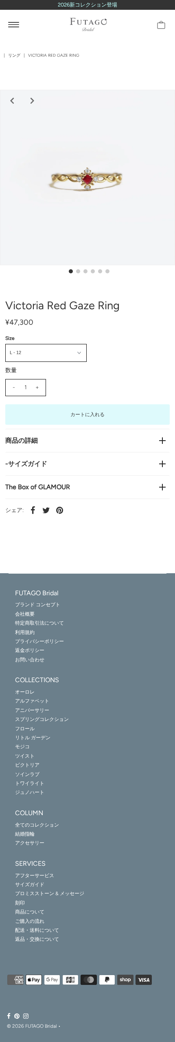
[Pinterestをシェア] (60, 510)
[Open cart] (161, 24)
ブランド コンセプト (37, 604)
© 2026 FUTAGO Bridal (32, 1026)
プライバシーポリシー (39, 641)
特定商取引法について (39, 623)
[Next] (31, 101)
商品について (29, 912)
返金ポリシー (29, 650)
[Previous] (11, 101)
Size (10, 338)
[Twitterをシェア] (46, 510)
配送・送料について (37, 930)
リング (14, 55)
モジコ (22, 746)
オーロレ (25, 692)
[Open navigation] (13, 24)
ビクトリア (27, 765)
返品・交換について (37, 939)
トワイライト (29, 783)
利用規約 (25, 632)
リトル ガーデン (32, 737)
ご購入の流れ (29, 921)
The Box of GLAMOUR (37, 487)
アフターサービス (34, 875)
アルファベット (32, 701)
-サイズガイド (26, 464)
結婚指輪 (25, 834)
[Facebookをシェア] (33, 510)
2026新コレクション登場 (87, 5)
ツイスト (25, 756)
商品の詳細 (21, 440)
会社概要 (25, 614)
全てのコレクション (37, 825)
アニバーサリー (32, 710)
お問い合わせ (29, 660)
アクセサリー (29, 843)
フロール (25, 729)
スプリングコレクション (42, 719)
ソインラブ (27, 774)
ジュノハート (29, 792)
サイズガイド (29, 884)
